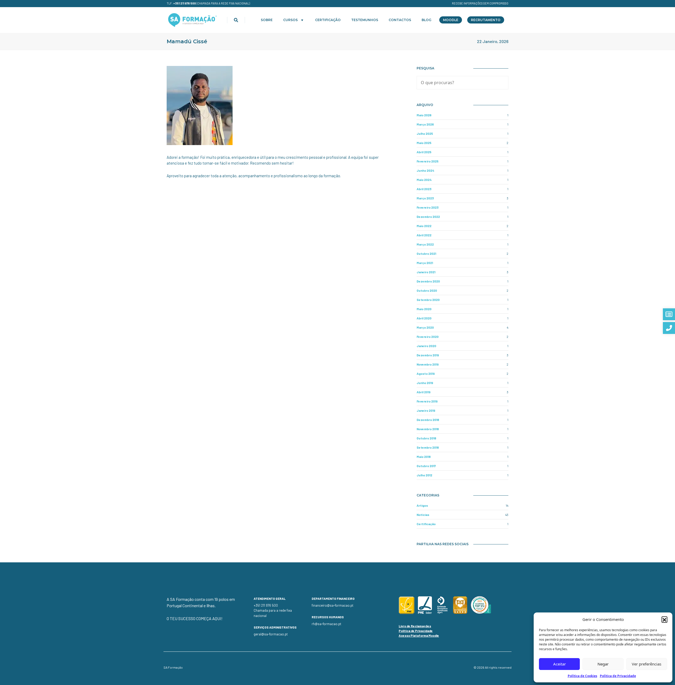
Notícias (423, 514)
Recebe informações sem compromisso (480, 3)
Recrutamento (485, 20)
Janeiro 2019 (426, 410)
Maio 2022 (424, 226)
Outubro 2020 (427, 290)
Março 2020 (425, 327)
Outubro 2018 (426, 438)
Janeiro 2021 (426, 272)
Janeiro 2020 (426, 346)
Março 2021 (425, 263)
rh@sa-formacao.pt (326, 624)
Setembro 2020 (428, 299)
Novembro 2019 (428, 364)
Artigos (422, 505)
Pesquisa (425, 68)
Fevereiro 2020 (427, 336)
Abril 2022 (424, 235)
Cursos (290, 20)
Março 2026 (425, 124)
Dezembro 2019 (428, 355)
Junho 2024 (425, 170)
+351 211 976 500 (184, 3)
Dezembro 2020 (428, 281)
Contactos (400, 20)
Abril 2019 (424, 392)
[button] (664, 619)
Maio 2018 (424, 456)
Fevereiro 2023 (427, 207)
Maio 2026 (424, 115)
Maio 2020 (424, 309)
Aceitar (559, 664)
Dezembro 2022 (428, 216)
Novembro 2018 (428, 429)
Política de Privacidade (618, 676)
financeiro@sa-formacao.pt (332, 605)
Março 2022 (425, 244)
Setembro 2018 (428, 447)
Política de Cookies (582, 676)
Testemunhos (364, 20)
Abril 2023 (424, 189)
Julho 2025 (425, 133)
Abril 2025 (424, 152)
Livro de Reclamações (415, 626)
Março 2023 (425, 198)
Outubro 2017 (426, 466)
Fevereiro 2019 (427, 401)
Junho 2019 (425, 383)
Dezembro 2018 (428, 419)
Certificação (328, 20)
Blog (426, 20)
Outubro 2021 (426, 253)
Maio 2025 (424, 143)
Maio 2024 (424, 179)
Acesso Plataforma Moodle (419, 635)
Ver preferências (646, 664)
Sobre (267, 20)
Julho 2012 (424, 475)
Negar (603, 664)
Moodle (450, 20)
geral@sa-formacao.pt (271, 634)
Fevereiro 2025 (427, 161)
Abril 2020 (424, 318)
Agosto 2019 (426, 373)
